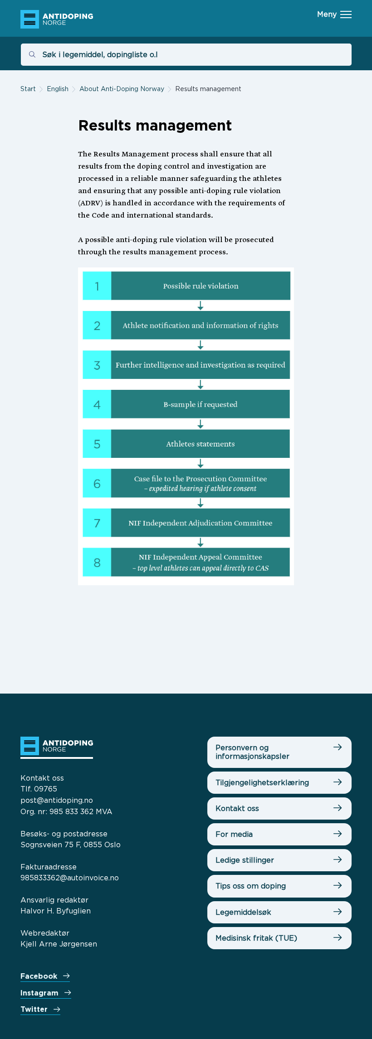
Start (28, 88)
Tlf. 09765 (38, 789)
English (58, 88)
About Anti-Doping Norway (121, 88)
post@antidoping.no (56, 800)
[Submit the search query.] (32, 54)
